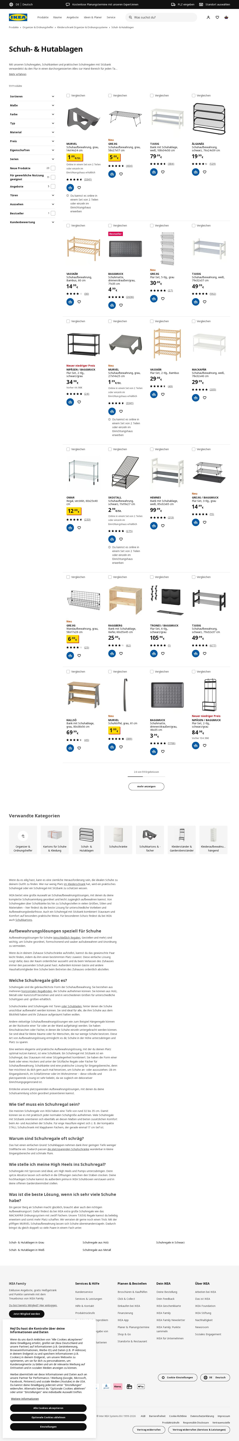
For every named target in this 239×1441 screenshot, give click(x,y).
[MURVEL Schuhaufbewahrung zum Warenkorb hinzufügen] (70, 187)
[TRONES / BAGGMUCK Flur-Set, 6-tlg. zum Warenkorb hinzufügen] (154, 653)
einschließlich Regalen (67, 937)
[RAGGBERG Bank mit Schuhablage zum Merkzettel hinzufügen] (121, 653)
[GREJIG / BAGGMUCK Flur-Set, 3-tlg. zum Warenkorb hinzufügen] (195, 522)
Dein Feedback (165, 1299)
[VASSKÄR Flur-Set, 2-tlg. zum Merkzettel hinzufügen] (163, 394)
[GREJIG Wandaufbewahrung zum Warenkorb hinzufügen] (70, 655)
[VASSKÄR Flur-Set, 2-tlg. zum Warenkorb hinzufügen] (154, 394)
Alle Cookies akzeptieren (48, 1408)
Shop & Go (124, 1334)
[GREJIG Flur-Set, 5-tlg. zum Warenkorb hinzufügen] (154, 298)
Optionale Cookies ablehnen (48, 1417)
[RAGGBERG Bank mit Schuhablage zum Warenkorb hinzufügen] (112, 653)
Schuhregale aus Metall (97, 1250)
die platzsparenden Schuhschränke (68, 1149)
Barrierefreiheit (157, 1416)
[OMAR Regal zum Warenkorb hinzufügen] (70, 528)
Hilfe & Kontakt (84, 1306)
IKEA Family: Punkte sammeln (168, 1329)
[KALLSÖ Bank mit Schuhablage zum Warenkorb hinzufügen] (70, 748)
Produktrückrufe (85, 1313)
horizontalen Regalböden (36, 991)
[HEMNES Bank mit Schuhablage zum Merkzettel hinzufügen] (163, 525)
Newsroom (202, 1327)
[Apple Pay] (141, 1386)
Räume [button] (57, 17)
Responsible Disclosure (196, 1422)
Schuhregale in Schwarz (170, 1242)
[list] (119, 840)
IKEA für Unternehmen (170, 1338)
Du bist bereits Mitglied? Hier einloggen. (33, 1305)
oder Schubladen (71, 1006)
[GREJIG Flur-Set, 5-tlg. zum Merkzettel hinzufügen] (163, 298)
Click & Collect (126, 1299)
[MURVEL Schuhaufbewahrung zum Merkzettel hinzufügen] (79, 187)
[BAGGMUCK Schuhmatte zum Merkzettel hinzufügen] (121, 305)
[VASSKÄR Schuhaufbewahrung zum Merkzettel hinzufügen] (79, 302)
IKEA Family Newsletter (170, 1320)
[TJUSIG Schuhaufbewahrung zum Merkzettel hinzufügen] (204, 302)
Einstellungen (48, 1426)
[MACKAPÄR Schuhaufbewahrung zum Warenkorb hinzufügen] (195, 397)
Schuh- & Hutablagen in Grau (26, 1242)
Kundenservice (84, 1292)
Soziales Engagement (208, 1334)
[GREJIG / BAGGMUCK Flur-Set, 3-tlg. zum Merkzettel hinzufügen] (204, 522)
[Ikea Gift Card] (129, 1386)
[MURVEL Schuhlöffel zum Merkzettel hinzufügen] (121, 747)
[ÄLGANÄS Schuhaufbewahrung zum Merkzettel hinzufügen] (204, 172)
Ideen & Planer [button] (93, 17)
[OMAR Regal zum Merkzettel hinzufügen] (79, 528)
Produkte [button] (43, 17)
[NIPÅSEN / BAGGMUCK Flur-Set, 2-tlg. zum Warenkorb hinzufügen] (70, 402)
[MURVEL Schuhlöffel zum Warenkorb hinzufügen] (112, 747)
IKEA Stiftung (203, 1313)
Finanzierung (125, 1313)
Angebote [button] (73, 17)
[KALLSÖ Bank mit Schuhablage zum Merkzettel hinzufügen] (79, 748)
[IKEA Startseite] (18, 17)
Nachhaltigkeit (204, 1320)
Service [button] (111, 17)
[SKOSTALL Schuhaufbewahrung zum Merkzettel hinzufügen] (121, 539)
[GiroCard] (106, 1386)
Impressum (224, 1416)
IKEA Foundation (205, 1306)
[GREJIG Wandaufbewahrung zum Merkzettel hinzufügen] (79, 655)
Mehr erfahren (17, 74)
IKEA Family (163, 1313)
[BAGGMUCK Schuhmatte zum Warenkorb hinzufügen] (112, 305)
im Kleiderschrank (74, 884)
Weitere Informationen (25, 1399)
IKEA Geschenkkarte (168, 1306)
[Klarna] (117, 1386)
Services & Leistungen (88, 1299)
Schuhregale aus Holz (96, 1242)
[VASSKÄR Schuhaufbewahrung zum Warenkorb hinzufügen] (70, 302)
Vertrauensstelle (221, 1422)
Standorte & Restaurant (132, 1341)
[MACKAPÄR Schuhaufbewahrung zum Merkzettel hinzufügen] (204, 397)
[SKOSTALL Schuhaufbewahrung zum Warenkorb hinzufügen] (112, 539)
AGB (143, 1416)
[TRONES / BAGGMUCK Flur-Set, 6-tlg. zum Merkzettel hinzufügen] (163, 653)
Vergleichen (78, 95)
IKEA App (123, 1320)
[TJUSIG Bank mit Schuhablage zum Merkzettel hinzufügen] (163, 172)
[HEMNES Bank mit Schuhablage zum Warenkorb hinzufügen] (154, 525)
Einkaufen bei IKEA (129, 1306)
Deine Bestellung (166, 1292)
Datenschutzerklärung (202, 1416)
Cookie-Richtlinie (178, 1416)
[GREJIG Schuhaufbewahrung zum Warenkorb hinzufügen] (112, 174)
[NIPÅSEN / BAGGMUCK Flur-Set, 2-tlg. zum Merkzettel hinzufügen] (79, 402)
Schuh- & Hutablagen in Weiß (26, 1250)
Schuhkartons (23, 920)
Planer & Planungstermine (133, 1327)
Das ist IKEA (202, 1299)
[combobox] (160, 17)
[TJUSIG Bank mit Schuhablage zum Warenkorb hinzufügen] (154, 172)
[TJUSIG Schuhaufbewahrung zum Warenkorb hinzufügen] (195, 302)
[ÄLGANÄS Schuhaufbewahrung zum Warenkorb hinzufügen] (195, 172)
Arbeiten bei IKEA (205, 1292)
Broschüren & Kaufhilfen (132, 1292)
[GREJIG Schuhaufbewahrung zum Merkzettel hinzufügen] (121, 174)
